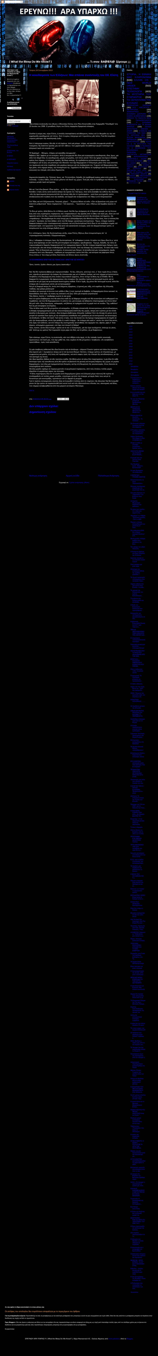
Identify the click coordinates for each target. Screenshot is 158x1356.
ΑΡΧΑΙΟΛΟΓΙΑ (142, 167)
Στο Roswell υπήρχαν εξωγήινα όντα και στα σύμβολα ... (137, 425)
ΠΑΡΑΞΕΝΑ (131, 152)
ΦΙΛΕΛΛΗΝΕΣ (139, 179)
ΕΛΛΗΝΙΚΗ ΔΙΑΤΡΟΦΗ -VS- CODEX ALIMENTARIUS (139, 115)
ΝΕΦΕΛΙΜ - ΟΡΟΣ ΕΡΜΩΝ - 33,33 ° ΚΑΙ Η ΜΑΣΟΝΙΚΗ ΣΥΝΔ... (137, 1263)
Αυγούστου (135, 1292)
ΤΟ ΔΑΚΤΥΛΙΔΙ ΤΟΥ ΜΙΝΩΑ (137, 193)
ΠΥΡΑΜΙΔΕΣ (131, 176)
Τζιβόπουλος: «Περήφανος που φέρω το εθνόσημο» (137, 1128)
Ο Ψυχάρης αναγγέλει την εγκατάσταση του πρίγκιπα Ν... (137, 431)
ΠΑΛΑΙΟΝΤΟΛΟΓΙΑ (143, 120)
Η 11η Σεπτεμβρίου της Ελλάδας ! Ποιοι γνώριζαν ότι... (137, 1278)
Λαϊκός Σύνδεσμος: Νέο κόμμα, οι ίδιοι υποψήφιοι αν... (137, 438)
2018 (131, 349)
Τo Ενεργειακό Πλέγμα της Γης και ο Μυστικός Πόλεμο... (137, 1002)
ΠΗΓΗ (31, 391)
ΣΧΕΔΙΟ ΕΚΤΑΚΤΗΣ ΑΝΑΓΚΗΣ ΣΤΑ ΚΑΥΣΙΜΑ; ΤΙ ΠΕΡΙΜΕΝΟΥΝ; (137, 713)
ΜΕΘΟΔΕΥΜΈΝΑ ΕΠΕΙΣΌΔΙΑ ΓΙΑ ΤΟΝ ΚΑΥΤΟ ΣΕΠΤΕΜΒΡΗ (136, 980)
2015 (131, 358)
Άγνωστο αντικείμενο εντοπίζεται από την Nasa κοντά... (137, 855)
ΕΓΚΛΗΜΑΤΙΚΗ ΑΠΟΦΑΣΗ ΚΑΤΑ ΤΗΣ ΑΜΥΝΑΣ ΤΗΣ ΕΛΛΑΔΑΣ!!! (137, 763)
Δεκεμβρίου (135, 366)
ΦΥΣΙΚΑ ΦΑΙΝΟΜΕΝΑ (136, 137)
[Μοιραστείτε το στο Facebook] (65, 399)
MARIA (12, 181)
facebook (10, 83)
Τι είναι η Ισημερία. (136, 827)
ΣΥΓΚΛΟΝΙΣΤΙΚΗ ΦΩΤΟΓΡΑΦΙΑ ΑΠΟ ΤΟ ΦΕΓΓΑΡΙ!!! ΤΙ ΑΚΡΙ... (137, 1161)
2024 (131, 332)
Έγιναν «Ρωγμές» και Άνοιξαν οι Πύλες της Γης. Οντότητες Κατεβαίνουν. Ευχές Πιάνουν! (144, 224)
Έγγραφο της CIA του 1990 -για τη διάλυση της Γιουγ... (137, 806)
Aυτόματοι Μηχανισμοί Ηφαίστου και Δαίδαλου (135, 503)
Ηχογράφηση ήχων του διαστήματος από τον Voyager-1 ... (137, 1056)
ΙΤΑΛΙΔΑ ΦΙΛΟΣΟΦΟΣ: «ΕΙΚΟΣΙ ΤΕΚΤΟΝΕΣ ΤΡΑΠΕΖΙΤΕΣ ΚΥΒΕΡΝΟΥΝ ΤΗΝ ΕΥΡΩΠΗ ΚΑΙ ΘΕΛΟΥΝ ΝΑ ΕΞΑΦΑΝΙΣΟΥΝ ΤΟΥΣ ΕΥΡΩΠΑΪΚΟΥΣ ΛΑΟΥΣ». (139, 265)
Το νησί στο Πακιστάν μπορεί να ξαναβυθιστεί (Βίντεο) (137, 401)
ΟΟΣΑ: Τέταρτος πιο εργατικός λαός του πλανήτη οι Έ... (137, 695)
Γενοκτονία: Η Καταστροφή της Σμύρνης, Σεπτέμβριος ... (136, 1201)
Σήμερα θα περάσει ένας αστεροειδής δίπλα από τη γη (137, 995)
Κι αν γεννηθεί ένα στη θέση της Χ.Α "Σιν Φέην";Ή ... (137, 394)
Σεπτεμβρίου (135, 375)
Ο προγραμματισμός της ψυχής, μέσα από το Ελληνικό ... (137, 973)
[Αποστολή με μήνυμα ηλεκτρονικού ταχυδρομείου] (58, 399)
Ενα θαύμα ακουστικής (135, 1207)
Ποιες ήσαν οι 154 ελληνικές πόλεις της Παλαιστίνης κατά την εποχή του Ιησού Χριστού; (143, 236)
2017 (131, 352)
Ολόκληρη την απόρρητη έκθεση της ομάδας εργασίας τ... (137, 571)
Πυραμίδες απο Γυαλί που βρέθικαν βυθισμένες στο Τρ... (137, 956)
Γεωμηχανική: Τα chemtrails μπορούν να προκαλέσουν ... (136, 678)
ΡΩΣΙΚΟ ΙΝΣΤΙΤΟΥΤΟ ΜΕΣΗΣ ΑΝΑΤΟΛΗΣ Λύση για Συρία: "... (137, 1112)
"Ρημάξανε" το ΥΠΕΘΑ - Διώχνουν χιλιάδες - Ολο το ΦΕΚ (137, 517)
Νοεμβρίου (134, 369)
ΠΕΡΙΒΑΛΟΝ (132, 139)
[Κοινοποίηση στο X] (63, 399)
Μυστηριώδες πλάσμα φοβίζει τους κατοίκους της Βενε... (137, 541)
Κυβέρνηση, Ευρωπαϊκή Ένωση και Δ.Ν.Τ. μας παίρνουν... (137, 624)
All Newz (10, 166)
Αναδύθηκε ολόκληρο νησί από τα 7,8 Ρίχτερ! (137, 721)
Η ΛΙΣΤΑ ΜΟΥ (11, 159)
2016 (131, 355)
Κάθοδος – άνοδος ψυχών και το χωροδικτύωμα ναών (136, 1271)
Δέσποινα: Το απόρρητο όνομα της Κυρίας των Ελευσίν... (137, 798)
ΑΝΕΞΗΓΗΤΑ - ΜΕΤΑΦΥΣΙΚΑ (139, 154)
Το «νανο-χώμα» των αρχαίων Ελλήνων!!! (137, 1029)
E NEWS (10, 156)
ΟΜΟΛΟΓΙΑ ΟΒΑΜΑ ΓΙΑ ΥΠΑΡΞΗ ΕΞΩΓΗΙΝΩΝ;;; (137, 453)
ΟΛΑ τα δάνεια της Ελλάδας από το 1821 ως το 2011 (137, 832)
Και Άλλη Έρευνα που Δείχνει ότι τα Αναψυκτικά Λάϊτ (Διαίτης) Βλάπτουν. (143, 211)
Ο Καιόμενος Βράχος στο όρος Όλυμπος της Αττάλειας (137, 553)
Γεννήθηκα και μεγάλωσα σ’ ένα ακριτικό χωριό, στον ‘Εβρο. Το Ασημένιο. (143, 200)
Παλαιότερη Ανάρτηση (108, 476)
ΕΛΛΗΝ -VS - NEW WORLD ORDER (139, 83)
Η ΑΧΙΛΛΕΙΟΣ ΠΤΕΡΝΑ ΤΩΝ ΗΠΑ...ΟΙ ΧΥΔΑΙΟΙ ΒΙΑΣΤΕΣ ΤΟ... (137, 813)
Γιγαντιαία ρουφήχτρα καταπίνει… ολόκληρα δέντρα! (137, 646)
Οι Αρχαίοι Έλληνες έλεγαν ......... (140, 177)
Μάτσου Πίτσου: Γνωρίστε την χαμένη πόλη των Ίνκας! (137, 1073)
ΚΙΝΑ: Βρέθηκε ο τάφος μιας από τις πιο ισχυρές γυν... (137, 1042)
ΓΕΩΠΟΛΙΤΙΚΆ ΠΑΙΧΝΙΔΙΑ (139, 105)
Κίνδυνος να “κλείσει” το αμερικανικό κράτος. (137, 890)
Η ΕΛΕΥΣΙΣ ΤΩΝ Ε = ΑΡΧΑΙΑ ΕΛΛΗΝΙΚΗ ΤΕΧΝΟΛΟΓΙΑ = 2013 (137, 789)
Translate (15, 126)
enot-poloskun (114, 1339)
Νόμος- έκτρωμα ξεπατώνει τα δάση (137, 939)
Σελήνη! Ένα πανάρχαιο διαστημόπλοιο (136, 903)
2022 (131, 338)
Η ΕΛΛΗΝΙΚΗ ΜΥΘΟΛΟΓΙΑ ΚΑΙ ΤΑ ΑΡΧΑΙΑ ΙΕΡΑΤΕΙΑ (139, 124)
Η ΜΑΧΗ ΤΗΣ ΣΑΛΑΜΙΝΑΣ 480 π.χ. (137, 876)
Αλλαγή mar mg (15, 185)
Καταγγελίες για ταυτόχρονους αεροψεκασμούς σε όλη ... (137, 615)
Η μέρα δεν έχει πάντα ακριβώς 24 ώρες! (137, 1024)
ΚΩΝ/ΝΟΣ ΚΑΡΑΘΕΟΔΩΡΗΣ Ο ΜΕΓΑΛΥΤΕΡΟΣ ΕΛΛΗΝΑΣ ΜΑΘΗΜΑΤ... (137, 1192)
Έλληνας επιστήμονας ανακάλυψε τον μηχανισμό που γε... (137, 488)
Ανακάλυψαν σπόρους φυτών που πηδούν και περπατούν (137, 1255)
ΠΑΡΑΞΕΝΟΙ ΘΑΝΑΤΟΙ (139, 174)
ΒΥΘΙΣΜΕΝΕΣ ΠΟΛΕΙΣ (135, 181)
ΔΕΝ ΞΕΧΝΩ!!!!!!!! (134, 168)
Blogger (130, 1339)
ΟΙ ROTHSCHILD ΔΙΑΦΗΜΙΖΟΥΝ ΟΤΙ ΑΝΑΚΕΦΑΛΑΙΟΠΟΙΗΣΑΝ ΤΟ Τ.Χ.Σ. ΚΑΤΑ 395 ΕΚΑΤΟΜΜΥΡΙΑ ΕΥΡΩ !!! (138, 295)
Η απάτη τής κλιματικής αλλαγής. (134, 1136)
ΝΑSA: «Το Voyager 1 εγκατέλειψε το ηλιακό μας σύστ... (137, 1184)
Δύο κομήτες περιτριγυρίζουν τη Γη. (137, 1234)
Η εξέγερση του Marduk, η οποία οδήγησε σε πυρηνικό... (136, 1241)
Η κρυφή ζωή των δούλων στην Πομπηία (136, 459)
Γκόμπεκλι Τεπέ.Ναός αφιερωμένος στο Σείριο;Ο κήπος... (137, 735)
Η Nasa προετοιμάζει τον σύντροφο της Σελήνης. (137, 1228)
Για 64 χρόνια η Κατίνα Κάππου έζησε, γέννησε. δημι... (137, 1097)
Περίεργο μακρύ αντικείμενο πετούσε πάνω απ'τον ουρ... (136, 1120)
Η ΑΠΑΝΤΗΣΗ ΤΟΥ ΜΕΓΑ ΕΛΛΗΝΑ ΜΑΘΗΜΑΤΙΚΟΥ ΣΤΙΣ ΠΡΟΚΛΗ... (136, 1089)
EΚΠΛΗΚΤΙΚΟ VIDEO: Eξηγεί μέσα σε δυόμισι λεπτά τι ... (137, 897)
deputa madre (14, 190)
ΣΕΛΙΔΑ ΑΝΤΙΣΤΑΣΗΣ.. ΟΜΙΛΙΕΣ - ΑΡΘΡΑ (139, 129)
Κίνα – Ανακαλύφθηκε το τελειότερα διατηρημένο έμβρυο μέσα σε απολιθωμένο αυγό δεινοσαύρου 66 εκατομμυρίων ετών (139, 280)
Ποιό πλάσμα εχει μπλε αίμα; (136, 565)
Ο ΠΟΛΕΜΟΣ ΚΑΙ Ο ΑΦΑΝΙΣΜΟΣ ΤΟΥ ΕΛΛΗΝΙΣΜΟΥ (139, 148)
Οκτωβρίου (134, 372)
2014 (131, 361)
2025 (131, 329)
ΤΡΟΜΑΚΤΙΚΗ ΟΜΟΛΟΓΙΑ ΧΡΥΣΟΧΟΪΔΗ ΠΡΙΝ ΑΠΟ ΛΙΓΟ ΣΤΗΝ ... (136, 773)
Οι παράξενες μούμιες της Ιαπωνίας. (137, 707)
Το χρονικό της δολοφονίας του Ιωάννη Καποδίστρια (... (136, 593)
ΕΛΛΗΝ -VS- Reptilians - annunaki (139, 172)
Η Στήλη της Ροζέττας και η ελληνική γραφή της (137, 1213)
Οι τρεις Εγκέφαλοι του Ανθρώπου (136, 471)
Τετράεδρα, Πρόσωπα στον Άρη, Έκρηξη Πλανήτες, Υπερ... (137, 927)
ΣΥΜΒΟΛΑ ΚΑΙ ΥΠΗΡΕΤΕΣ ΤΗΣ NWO (139, 132)
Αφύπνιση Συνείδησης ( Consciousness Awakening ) (12, 139)
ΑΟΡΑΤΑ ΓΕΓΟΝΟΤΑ (14, 170)
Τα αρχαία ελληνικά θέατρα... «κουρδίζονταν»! (136, 748)
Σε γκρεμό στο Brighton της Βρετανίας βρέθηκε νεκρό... (137, 1176)
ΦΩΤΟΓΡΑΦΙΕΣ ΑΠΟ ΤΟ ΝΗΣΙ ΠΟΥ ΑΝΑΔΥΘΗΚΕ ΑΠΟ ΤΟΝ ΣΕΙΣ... (137, 653)
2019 (131, 346)
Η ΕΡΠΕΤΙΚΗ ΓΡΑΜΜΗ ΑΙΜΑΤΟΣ (137, 476)
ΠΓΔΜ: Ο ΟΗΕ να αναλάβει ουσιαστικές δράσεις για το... (136, 445)
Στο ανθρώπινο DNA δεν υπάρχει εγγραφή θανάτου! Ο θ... (137, 533)
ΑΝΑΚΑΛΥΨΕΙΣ (133, 112)
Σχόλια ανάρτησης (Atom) (79, 482)
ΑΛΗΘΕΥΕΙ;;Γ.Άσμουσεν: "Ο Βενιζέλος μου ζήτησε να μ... (137, 934)
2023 (131, 335)
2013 (131, 364)
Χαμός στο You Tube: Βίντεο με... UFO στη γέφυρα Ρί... (137, 688)
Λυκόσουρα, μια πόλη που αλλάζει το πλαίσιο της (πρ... (137, 781)
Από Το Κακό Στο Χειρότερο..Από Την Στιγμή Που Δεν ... (137, 921)
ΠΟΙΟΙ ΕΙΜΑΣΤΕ (133, 183)
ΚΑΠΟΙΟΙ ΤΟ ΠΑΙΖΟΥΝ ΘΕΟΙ (139, 118)
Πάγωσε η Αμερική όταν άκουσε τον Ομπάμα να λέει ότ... (136, 883)
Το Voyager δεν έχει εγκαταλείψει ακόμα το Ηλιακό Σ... (137, 1049)
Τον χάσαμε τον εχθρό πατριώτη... (137, 548)
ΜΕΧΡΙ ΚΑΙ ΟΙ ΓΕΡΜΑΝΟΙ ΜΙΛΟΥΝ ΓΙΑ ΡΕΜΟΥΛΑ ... (135, 409)
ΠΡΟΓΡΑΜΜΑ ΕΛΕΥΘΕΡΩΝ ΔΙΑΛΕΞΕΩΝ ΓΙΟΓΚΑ (135, 839)
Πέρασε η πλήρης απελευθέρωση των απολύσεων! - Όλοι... (137, 524)
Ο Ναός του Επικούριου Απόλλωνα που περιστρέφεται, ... (136, 607)
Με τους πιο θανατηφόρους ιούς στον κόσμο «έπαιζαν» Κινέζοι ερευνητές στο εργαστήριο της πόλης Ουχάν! (138, 249)
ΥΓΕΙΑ (149, 181)
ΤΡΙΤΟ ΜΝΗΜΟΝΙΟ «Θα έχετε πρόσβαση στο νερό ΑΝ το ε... (136, 847)
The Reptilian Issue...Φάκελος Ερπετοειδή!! (136, 466)
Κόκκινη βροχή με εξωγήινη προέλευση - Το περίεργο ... (136, 418)
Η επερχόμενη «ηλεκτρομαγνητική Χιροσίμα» (137, 639)
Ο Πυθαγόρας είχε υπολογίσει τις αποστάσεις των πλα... (136, 1285)
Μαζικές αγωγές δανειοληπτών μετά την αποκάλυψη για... (137, 1153)
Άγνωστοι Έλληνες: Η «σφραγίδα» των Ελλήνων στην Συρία (137, 495)
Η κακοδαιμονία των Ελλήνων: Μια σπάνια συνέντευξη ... (137, 988)
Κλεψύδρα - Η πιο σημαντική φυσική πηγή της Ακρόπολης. (137, 821)
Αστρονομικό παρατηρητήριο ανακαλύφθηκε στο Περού (137, 1064)
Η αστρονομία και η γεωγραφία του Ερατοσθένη (136, 1249)
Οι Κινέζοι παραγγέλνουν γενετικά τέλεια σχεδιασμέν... (136, 728)
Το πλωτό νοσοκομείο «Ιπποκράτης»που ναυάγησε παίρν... (137, 579)
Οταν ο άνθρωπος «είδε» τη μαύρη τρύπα (136, 671)
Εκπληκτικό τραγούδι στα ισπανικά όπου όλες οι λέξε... (137, 1169)
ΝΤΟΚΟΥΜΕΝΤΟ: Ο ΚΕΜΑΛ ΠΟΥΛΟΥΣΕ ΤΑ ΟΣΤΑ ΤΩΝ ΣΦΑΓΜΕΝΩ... (137, 1144)
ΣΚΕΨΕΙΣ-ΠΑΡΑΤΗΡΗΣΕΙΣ (139, 140)
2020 (131, 344)
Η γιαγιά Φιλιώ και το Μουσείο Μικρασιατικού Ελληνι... (137, 1104)
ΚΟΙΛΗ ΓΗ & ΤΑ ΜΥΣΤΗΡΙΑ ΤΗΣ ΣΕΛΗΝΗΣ (139, 144)
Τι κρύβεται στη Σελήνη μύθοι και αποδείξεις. (137, 600)
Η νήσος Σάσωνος (136, 684)
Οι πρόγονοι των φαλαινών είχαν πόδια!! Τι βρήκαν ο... (137, 1035)
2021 (131, 341)
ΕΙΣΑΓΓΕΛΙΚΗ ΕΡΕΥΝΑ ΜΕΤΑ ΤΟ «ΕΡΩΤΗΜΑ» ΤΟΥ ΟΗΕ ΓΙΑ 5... (137, 1220)
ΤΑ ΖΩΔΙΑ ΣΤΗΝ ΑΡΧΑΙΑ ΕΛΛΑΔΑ (137, 962)
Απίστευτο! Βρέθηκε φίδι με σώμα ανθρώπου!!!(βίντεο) (137, 1081)
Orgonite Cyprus (12, 163)
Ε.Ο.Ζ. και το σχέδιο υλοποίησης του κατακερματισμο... (137, 861)
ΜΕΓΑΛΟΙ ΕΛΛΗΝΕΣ (135, 161)
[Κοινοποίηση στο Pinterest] (68, 399)
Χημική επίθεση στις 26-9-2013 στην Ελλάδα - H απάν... (137, 585)
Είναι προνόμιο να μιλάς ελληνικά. (136, 967)
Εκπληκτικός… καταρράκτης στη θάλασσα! (137, 742)
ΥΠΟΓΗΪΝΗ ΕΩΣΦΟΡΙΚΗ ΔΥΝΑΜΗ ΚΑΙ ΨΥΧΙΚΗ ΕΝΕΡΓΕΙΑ (135, 947)
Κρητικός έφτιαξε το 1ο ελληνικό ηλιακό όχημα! (137, 560)
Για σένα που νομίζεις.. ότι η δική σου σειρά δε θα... (137, 511)
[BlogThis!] (60, 399)
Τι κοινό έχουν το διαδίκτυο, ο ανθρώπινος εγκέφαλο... (136, 380)
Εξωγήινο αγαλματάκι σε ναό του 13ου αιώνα (137, 914)
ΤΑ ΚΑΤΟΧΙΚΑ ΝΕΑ (136, 135)
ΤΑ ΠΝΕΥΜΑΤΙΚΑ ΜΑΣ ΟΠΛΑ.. (139, 169)
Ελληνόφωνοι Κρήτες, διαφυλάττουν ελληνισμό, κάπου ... (137, 755)
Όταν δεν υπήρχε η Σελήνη (136, 909)
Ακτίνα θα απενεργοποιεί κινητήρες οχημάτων (136, 1017)
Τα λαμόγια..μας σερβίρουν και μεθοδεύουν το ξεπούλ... (136, 868)
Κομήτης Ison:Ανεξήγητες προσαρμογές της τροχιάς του (137, 1009)
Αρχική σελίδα (72, 476)
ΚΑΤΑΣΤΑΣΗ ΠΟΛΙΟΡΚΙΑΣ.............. (137, 701)
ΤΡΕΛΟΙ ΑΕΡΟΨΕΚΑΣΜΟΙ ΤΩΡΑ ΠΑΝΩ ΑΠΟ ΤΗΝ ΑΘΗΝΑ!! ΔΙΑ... (137, 632)
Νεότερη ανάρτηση (38, 476)
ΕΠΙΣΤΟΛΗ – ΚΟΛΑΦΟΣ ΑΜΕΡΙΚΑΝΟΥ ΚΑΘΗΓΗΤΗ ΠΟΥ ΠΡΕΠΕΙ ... (137, 662)
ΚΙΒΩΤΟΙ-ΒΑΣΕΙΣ (145, 176)
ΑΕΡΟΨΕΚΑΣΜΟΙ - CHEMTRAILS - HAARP (139, 158)
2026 (131, 326)
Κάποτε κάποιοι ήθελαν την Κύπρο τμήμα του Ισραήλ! (137, 387)
